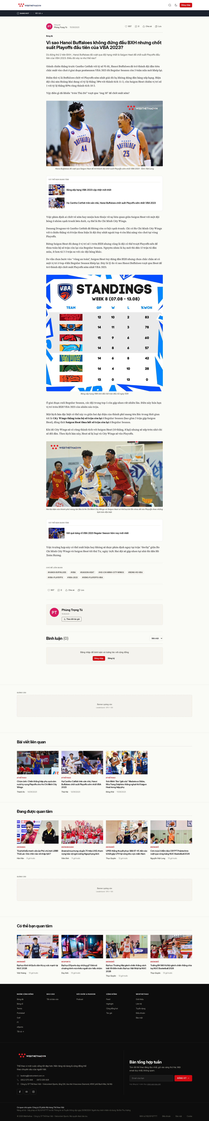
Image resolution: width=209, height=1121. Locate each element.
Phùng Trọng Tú (60, 27)
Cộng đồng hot (112, 1008)
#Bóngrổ (110, 847)
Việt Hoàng (21, 973)
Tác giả (109, 1013)
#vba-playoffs (55, 577)
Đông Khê (110, 792)
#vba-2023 (72, 577)
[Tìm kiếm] (169, 5)
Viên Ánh (65, 858)
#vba (73, 572)
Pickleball (21, 1013)
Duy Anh (64, 973)
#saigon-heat (87, 572)
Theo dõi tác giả (73, 619)
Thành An (21, 792)
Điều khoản (140, 1013)
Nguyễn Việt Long (157, 858)
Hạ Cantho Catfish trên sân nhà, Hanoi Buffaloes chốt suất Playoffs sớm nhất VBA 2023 (111, 202)
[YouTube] (26, 1092)
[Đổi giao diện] (176, 5)
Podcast (79, 999)
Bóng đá (49, 36)
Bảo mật (139, 1018)
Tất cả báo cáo (52, 999)
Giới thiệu (140, 999)
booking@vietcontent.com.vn (32, 1076)
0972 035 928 (43, 1080)
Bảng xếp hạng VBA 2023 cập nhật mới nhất (89, 189)
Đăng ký (111, 658)
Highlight (109, 1004)
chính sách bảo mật (154, 1084)
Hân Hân (20, 858)
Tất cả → (39, 13)
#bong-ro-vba (135, 572)
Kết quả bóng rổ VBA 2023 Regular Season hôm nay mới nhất (98, 533)
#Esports (66, 962)
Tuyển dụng (140, 1008)
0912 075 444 (27, 1080)
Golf (18, 1018)
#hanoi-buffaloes (57, 572)
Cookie (189, 1116)
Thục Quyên (111, 858)
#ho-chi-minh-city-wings (111, 572)
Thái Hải (64, 792)
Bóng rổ (20, 1004)
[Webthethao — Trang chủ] (29, 5)
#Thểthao (21, 778)
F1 (18, 1022)
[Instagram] (33, 1092)
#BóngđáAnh (67, 847)
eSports (20, 1027)
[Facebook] (20, 1092)
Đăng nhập (185, 5)
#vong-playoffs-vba (92, 577)
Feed (108, 999)
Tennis (19, 1008)
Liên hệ (139, 1004)
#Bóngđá (21, 847)
